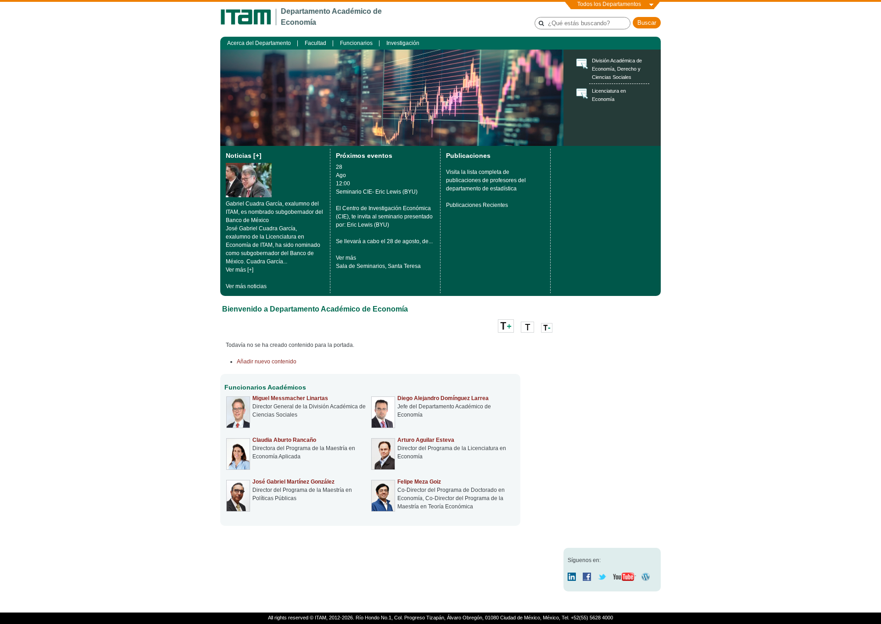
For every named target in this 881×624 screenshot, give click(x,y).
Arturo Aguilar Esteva (425, 440)
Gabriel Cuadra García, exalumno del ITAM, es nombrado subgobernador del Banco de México (274, 212)
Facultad (315, 43)
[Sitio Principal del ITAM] (248, 17)
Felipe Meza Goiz (419, 482)
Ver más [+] (239, 270)
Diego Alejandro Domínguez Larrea (443, 398)
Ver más (346, 258)
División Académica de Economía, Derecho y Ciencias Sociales (617, 69)
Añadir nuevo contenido (266, 361)
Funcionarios (356, 43)
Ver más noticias (246, 286)
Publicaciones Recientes (477, 205)
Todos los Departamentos (609, 4)
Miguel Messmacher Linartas (290, 398)
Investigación (402, 43)
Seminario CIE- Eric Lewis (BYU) (377, 192)
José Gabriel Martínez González (293, 482)
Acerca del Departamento (259, 43)
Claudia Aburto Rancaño (284, 440)
